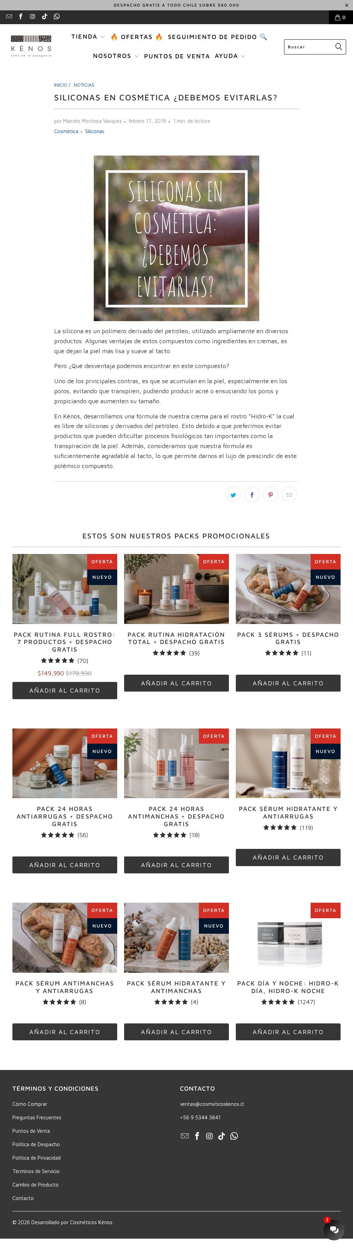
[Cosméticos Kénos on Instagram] (32, 17)
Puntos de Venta (31, 1131)
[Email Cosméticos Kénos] (8, 17)
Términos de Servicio (36, 1171)
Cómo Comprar (29, 1104)
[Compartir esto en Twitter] (233, 494)
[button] (88, 37)
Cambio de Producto (35, 1185)
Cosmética (66, 131)
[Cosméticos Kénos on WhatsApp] (56, 17)
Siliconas (94, 131)
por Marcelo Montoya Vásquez (88, 121)
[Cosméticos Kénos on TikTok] (44, 17)
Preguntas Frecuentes (36, 1117)
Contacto (23, 1198)
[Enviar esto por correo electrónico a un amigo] (289, 494)
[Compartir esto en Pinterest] (270, 494)
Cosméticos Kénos (91, 1222)
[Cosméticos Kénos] (31, 46)
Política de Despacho (36, 1144)
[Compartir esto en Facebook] (252, 494)
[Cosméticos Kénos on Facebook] (20, 17)
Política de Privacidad (36, 1158)
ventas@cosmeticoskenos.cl (212, 1104)
